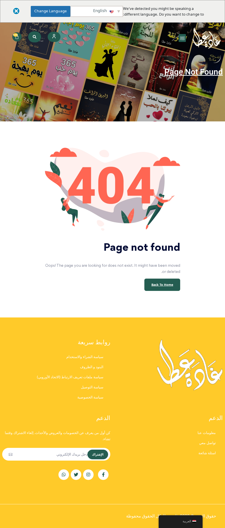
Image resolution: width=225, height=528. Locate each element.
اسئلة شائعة (207, 453)
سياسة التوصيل (92, 387)
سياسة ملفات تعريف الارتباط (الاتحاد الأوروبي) (70, 377)
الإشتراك (97, 454)
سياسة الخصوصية (90, 397)
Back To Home (162, 285)
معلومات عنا (207, 432)
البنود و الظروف (91, 366)
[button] (182, 38)
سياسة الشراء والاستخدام (84, 356)
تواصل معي (207, 442)
